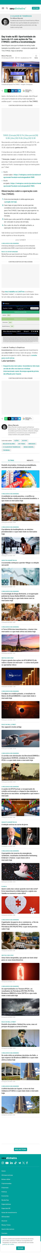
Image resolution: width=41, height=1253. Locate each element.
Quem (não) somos (8, 1229)
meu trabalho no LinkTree (14, 291)
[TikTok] (15, 1162)
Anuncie (4, 1221)
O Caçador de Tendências (11, 447)
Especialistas (6, 1204)
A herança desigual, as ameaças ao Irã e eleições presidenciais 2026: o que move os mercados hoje (18, 247)
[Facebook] (27, 1162)
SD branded (5, 1216)
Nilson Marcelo (7, 56)
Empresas (5, 1187)
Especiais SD (6, 1208)
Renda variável (29, 447)
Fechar (20, 1248)
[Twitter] (23, 1162)
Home (4, 1171)
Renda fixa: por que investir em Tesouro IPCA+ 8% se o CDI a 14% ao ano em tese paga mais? (20, 255)
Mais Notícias (20, 1149)
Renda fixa (5, 1200)
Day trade (21, 443)
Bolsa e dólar (6, 1179)
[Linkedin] (11, 1162)
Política (4, 1192)
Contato (4, 1233)
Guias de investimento (9, 1212)
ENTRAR (36, 8)
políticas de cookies (8, 1244)
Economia (5, 1196)
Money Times (6, 1225)
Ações (16, 440)
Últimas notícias (7, 1175)
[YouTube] (6, 1162)
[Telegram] (19, 1162)
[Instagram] (3, 1162)
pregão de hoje (11, 202)
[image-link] (20, 479)
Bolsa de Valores (9, 443)
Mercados (32, 443)
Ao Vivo (24, 440)
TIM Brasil (6, 450)
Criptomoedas (6, 1183)
